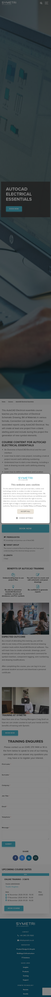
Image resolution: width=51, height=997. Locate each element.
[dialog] (25, 498)
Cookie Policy (28, 506)
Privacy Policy (41, 506)
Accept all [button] (25, 511)
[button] (25, 518)
